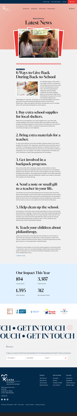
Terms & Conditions (29, 404)
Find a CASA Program (56, 1)
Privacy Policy (21, 404)
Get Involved (42, 8)
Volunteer (64, 1)
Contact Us (4, 396)
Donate (73, 1)
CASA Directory (70, 383)
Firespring (42, 404)
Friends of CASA (57, 383)
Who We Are (26, 8)
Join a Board (56, 385)
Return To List (21, 255)
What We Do (34, 8)
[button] (72, 8)
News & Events (51, 8)
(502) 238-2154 (10, 393)
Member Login (46, 1)
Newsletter (69, 380)
